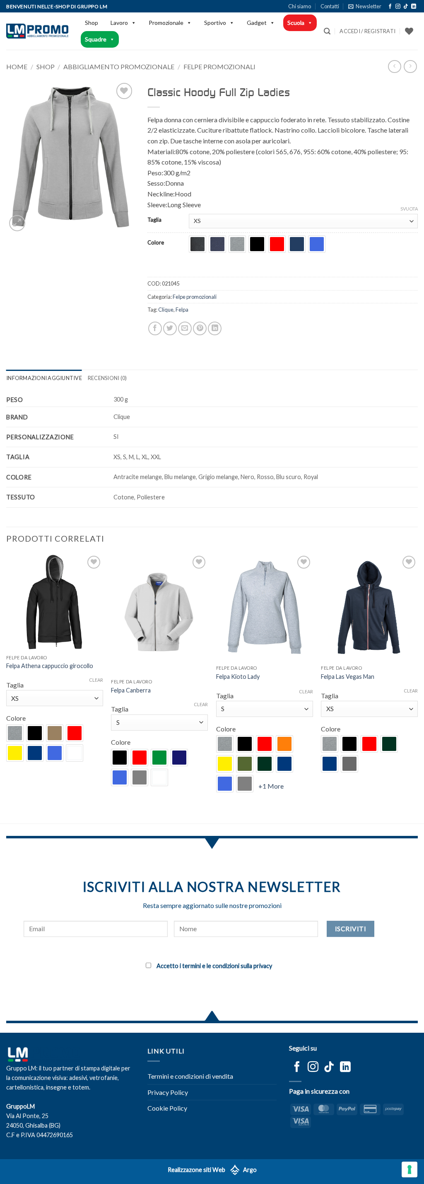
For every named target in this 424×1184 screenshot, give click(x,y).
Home (16, 66)
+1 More (271, 786)
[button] (364, 6)
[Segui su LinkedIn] (413, 7)
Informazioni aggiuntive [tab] (44, 378)
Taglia (154, 220)
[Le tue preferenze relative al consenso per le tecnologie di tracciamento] (409, 1169)
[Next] (417, 688)
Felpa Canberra (131, 690)
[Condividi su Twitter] (170, 328)
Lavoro (119, 22)
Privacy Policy (167, 1092)
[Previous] (6, 688)
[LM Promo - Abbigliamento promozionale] (37, 31)
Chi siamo (299, 6)
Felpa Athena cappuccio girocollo (49, 665)
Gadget (257, 22)
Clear (96, 680)
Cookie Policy (167, 1108)
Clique (165, 309)
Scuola (295, 22)
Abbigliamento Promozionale (118, 66)
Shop (91, 22)
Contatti (329, 6)
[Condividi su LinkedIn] (215, 328)
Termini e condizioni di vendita (190, 1076)
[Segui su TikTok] (405, 7)
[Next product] (394, 66)
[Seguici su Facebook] (390, 7)
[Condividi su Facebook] (155, 328)
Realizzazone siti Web (196, 1170)
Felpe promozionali (219, 66)
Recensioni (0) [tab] (107, 378)
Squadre (95, 39)
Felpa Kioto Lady (238, 676)
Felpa (182, 309)
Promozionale (166, 22)
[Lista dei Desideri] (409, 31)
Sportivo (215, 22)
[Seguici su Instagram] (397, 7)
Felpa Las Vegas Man (347, 676)
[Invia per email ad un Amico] (185, 328)
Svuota (409, 208)
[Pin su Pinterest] (200, 328)
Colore (155, 243)
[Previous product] (410, 66)
